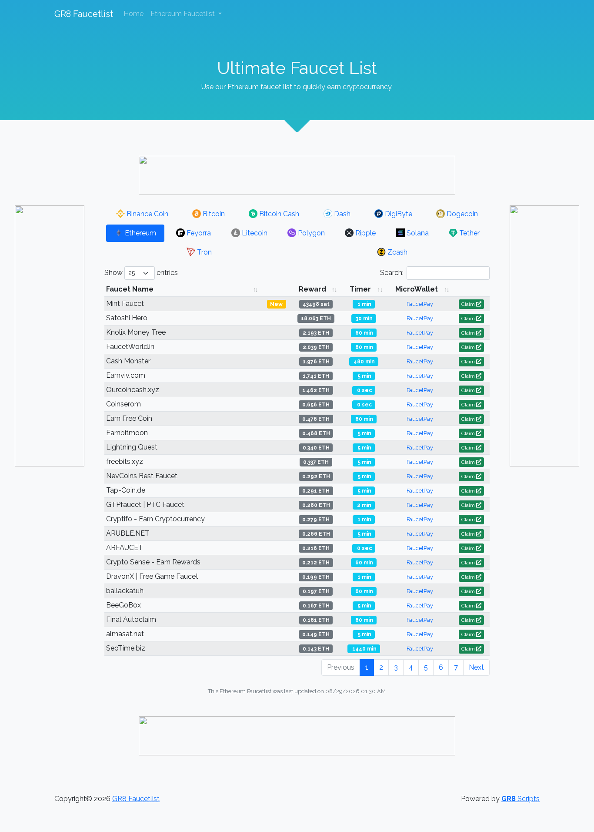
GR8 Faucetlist (83, 14)
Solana (417, 233)
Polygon (310, 233)
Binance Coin (146, 214)
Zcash (396, 252)
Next (476, 667)
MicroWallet (416, 289)
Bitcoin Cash (278, 214)
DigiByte (397, 214)
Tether (468, 233)
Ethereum (139, 233)
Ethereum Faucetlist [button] (183, 14)
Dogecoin (461, 214)
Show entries (141, 272)
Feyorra (198, 233)
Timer (360, 289)
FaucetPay (420, 304)
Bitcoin (213, 214)
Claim (468, 304)
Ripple (365, 233)
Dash (341, 214)
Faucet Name (130, 289)
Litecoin (253, 233)
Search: (392, 272)
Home (133, 14)
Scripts (520, 799)
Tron (203, 252)
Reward (312, 289)
